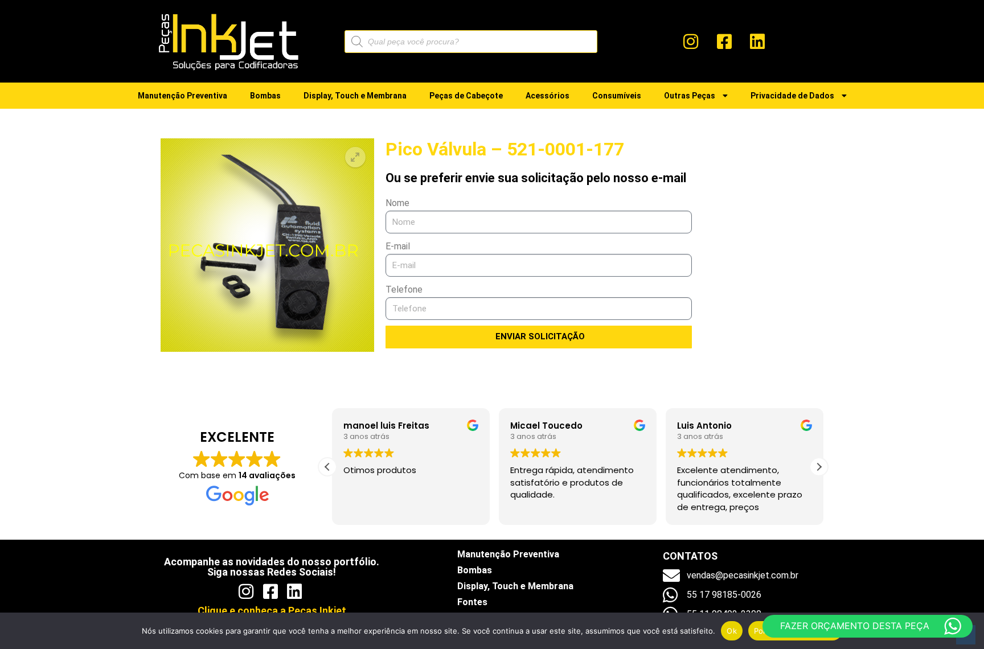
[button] (355, 157)
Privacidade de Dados (792, 95)
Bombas (265, 95)
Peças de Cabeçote (466, 95)
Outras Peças (689, 95)
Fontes (472, 602)
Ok (732, 630)
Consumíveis (616, 95)
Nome (397, 203)
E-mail (398, 246)
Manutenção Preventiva (182, 95)
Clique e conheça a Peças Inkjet (272, 611)
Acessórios (547, 95)
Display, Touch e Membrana (355, 95)
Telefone (404, 289)
